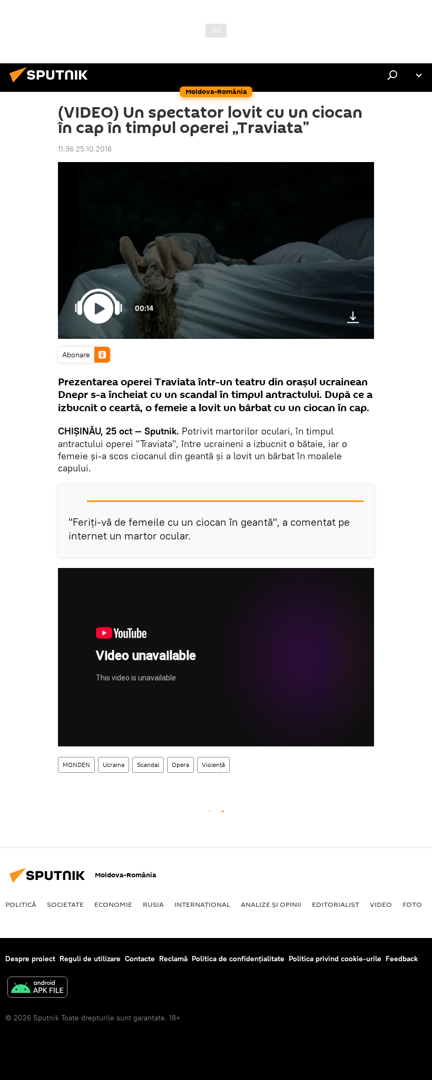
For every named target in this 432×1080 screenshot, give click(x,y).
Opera (180, 765)
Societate (65, 904)
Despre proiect (30, 958)
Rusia (153, 904)
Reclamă (173, 958)
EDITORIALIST (335, 904)
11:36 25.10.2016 (85, 149)
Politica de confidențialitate (238, 958)
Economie (113, 904)
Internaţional (202, 904)
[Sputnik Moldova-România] (51, 84)
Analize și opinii (271, 904)
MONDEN (76, 765)
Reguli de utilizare (90, 958)
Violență (213, 765)
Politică (20, 904)
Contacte (140, 958)
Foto (412, 904)
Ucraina (113, 765)
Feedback (402, 958)
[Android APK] (37, 988)
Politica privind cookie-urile (335, 958)
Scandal (148, 765)
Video (381, 904)
